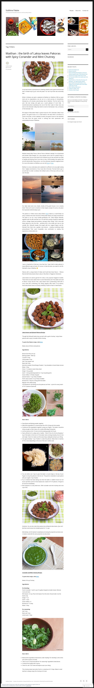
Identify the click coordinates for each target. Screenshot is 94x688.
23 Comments (8, 69)
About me (78, 10)
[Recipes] (81, 681)
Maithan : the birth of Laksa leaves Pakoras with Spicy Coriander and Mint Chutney (33, 55)
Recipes (72, 10)
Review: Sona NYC (72, 71)
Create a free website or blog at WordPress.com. (23, 681)
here (48, 163)
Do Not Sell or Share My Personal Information (43, 681)
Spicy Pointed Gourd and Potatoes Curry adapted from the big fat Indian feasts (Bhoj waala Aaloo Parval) (78, 84)
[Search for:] (77, 49)
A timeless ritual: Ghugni (74, 90)
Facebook (71, 57)
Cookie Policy (28, 685)
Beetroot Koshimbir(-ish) (74, 69)
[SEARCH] (87, 49)
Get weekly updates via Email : (77, 97)
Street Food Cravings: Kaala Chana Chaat (77, 75)
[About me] (84, 681)
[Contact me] (86, 681)
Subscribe (70, 110)
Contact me (85, 10)
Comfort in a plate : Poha (74, 88)
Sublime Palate (12, 10)
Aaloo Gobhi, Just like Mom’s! (75, 87)
